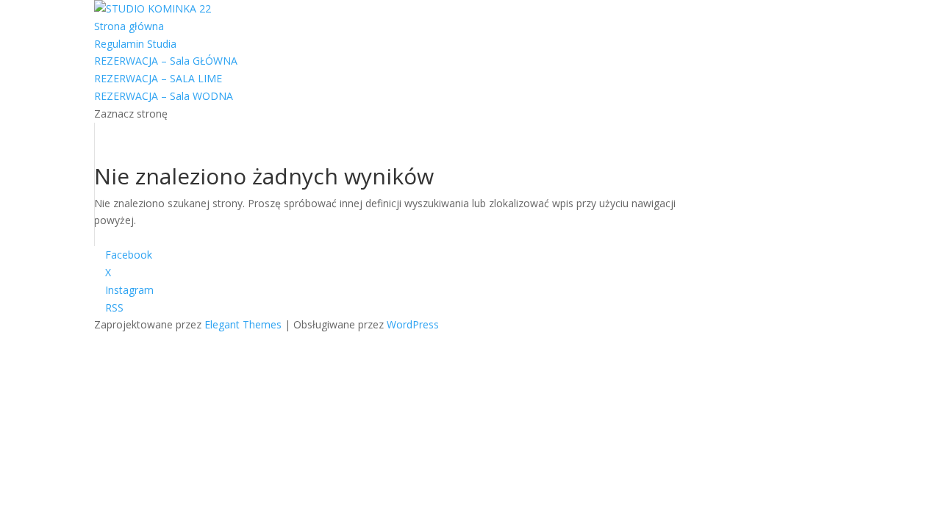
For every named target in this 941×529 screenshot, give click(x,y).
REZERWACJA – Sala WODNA (163, 96)
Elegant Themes (243, 324)
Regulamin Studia (135, 44)
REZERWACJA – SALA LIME (158, 78)
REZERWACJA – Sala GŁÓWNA (165, 61)
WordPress (413, 324)
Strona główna (129, 26)
